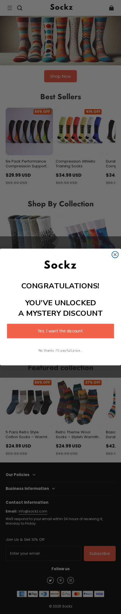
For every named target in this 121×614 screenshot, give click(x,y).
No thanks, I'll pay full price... (60, 350)
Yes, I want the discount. (60, 331)
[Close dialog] (115, 254)
